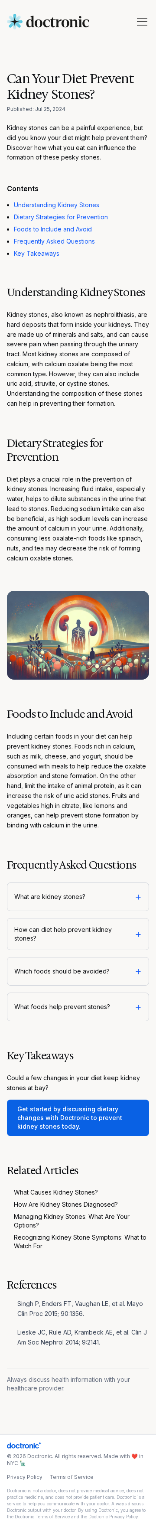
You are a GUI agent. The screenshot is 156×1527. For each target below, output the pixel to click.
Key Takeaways (36, 253)
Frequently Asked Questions (54, 241)
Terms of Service (71, 1477)
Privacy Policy (24, 1477)
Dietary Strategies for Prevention (61, 217)
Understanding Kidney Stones (56, 204)
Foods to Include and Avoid (53, 229)
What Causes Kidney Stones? (56, 1192)
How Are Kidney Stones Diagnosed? (66, 1204)
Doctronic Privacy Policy (113, 1516)
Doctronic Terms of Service (42, 1516)
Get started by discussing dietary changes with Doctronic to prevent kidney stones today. (69, 1117)
